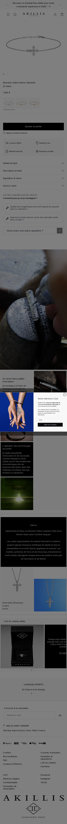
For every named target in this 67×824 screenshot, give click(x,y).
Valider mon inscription (50, 424)
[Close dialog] (64, 394)
